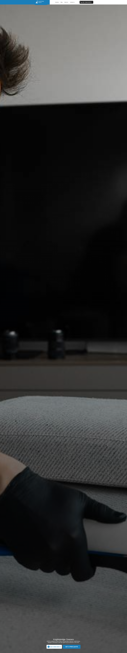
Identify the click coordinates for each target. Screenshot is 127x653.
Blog (61, 2)
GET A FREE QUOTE (71, 646)
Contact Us (72, 2)
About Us (66, 2)
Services (57, 2)
